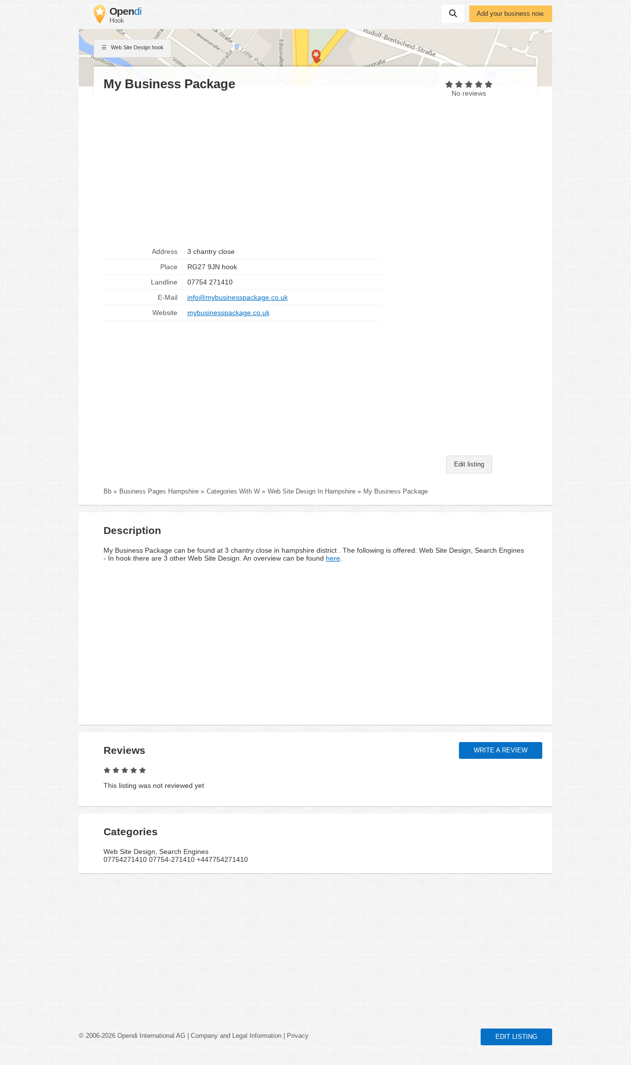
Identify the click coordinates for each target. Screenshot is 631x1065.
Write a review (500, 750)
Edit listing (469, 464)
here (333, 558)
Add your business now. (511, 13)
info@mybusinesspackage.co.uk (237, 297)
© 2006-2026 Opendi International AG (132, 1035)
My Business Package (395, 491)
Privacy (298, 1035)
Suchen (453, 14)
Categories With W (233, 491)
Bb (107, 491)
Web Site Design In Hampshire (311, 491)
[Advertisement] (251, 168)
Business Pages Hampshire (159, 491)
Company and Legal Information (236, 1035)
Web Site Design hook (136, 47)
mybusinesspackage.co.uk (228, 313)
